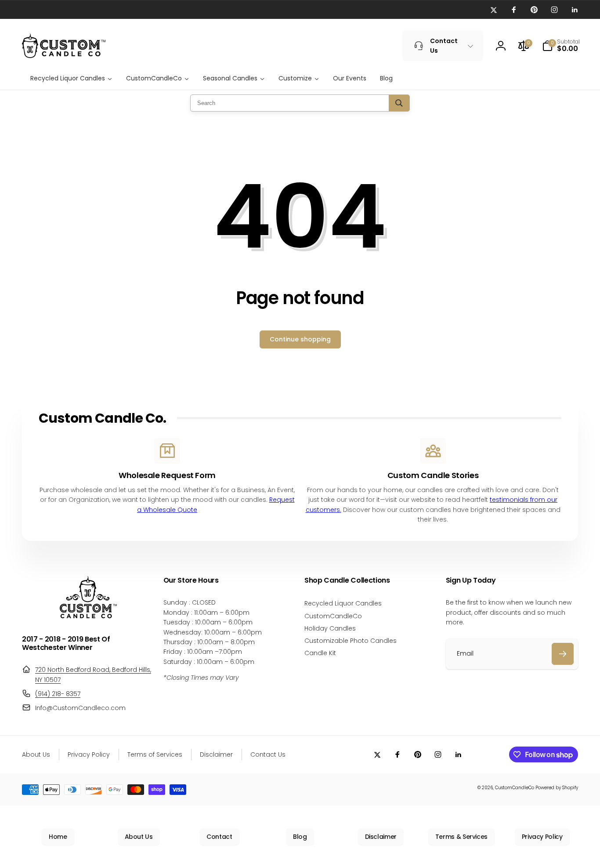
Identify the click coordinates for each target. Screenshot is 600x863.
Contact (219, 837)
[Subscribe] (563, 654)
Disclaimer (381, 837)
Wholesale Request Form (167, 475)
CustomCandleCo (514, 787)
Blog (300, 837)
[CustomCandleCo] (88, 616)
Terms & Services (461, 837)
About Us (139, 837)
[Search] (399, 103)
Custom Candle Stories (432, 475)
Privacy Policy (542, 837)
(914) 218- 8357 (57, 693)
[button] (561, 45)
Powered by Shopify (556, 787)
